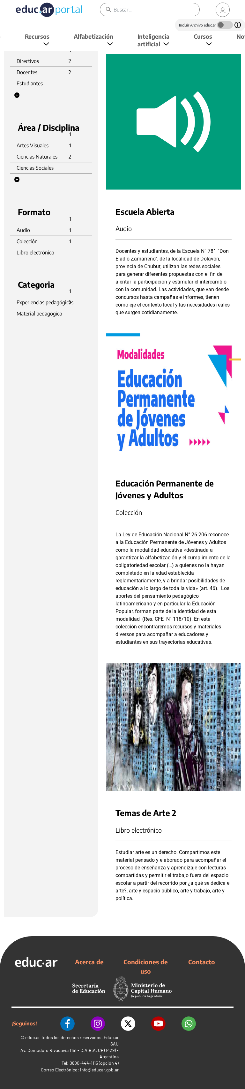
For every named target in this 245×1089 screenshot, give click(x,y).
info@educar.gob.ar (99, 1069)
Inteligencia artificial (153, 40)
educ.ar (32, 1037)
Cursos (203, 36)
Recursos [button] (37, 36)
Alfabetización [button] (93, 36)
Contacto (201, 962)
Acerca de (89, 962)
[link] (223, 10)
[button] (17, 95)
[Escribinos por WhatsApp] (189, 1023)
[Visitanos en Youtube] (158, 1023)
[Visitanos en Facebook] (67, 1023)
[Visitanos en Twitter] (128, 1023)
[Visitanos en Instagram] (98, 1023)
